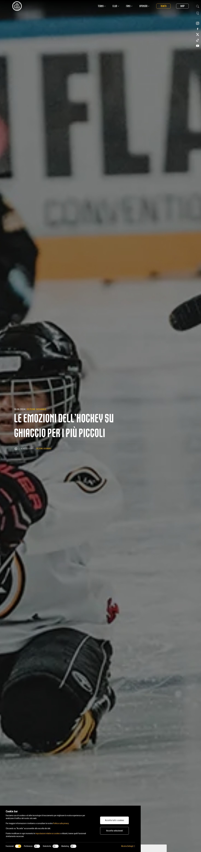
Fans (128, 6)
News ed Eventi (27, 448)
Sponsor (143, 6)
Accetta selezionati (114, 830)
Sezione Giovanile (36, 409)
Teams (101, 6)
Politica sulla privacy (61, 823)
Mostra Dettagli (127, 846)
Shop (182, 6)
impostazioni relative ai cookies (47, 833)
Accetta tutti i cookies (114, 820)
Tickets (163, 6)
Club (115, 6)
